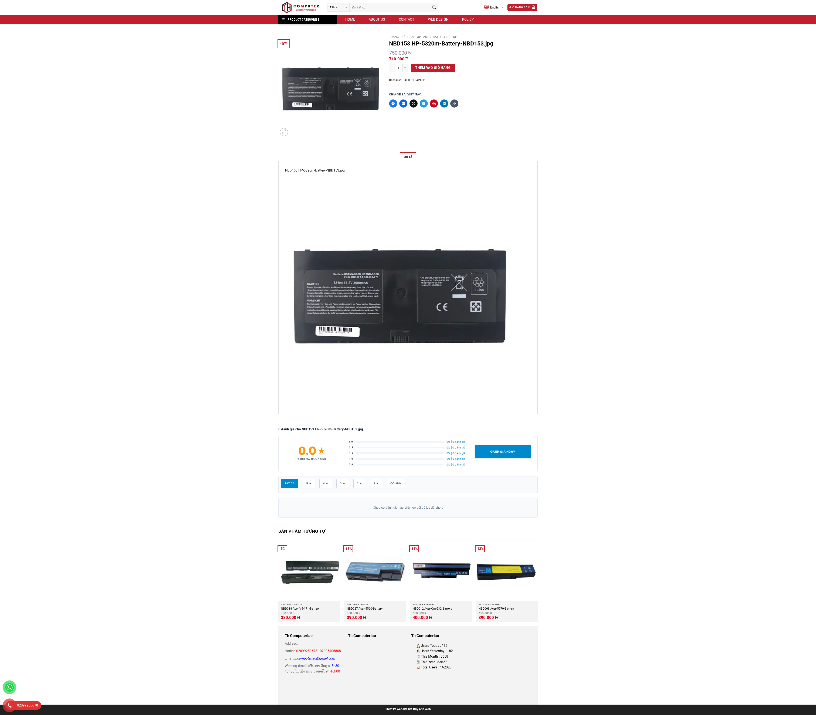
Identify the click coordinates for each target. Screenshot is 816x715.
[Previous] (278, 582)
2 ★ (359, 483)
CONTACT (406, 19)
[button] (522, 7)
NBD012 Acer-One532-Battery (432, 608)
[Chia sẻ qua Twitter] (413, 103)
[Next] (537, 582)
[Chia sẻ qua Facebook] (393, 103)
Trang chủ (397, 36)
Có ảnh (395, 483)
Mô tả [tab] (408, 157)
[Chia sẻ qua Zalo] (403, 103)
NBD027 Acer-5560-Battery (365, 608)
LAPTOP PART (419, 36)
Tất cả (290, 483)
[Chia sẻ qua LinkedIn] (444, 103)
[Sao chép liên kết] (454, 103)
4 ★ (325, 483)
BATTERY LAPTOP (445, 36)
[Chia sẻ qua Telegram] (424, 103)
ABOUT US (377, 19)
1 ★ (376, 483)
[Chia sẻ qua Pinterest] (434, 103)
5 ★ (309, 483)
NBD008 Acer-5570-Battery (496, 608)
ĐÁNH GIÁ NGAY (502, 451)
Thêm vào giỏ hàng (432, 68)
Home (350, 19)
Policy (468, 19)
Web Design (438, 19)
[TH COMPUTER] (299, 7)
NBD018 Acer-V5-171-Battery (300, 608)
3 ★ (342, 483)
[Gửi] (434, 7)
